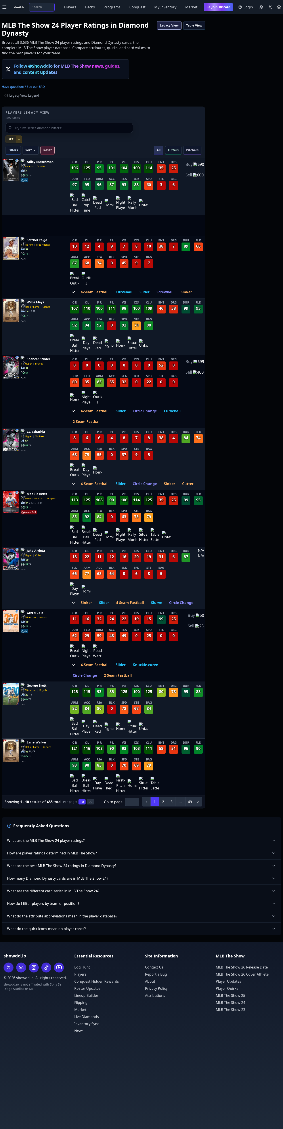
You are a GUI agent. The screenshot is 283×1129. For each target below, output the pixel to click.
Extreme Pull (28, 512)
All (159, 150)
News (79, 1030)
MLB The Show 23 (230, 1009)
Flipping (81, 1002)
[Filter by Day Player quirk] (86, 343)
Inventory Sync (86, 1023)
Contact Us (154, 967)
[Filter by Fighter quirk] (109, 343)
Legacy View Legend (24, 95)
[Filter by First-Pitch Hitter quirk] (120, 783)
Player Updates (228, 981)
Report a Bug (156, 974)
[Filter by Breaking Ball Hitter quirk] (74, 343)
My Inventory (165, 7)
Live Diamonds (86, 1016)
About (150, 981)
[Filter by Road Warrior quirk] (97, 651)
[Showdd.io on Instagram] (34, 967)
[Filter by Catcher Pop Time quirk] (86, 203)
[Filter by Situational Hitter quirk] (132, 343)
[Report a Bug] (261, 7)
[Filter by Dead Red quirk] (97, 203)
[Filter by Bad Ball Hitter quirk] (74, 203)
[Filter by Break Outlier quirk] (74, 279)
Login (248, 7)
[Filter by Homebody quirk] (109, 203)
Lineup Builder (86, 995)
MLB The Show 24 (230, 1002)
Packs (90, 7)
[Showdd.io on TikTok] (46, 967)
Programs (112, 7)
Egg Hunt (82, 967)
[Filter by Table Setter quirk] (155, 535)
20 (90, 802)
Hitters (173, 150)
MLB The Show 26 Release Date (242, 967)
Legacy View (169, 25)
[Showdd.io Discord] (279, 7)
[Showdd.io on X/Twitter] (270, 7)
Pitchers (192, 150)
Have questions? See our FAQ (23, 86)
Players (70, 7)
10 (82, 802)
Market (191, 7)
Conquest (137, 7)
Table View (194, 25)
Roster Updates (87, 988)
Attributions (155, 995)
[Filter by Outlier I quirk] (86, 279)
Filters (13, 150)
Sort (28, 150)
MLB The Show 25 (230, 995)
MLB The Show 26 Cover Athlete (242, 974)
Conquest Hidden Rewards (96, 981)
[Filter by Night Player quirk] (120, 203)
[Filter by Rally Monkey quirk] (132, 203)
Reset (47, 150)
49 (190, 801)
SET (10, 139)
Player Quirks (227, 988)
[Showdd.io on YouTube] (59, 967)
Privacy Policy (156, 988)
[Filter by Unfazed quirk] (143, 203)
